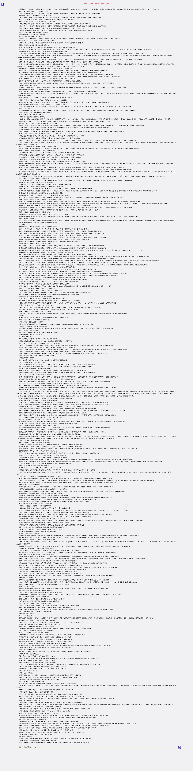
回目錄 (2, 5)
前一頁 (2, 4)
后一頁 (2, 3)
